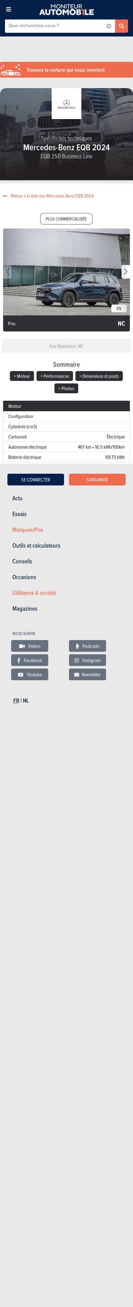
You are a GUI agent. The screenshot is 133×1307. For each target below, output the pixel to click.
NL (26, 700)
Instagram (91, 660)
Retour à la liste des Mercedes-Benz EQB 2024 (51, 195)
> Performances (55, 376)
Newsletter (91, 674)
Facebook (32, 660)
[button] (126, 272)
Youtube (34, 674)
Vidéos (34, 646)
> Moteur (22, 376)
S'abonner (97, 479)
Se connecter (35, 479)
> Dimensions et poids (99, 376)
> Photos (66, 388)
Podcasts (90, 646)
